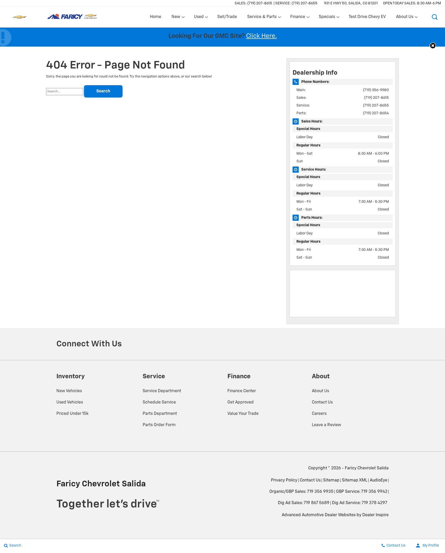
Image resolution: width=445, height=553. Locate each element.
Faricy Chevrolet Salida (367, 468)
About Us (320, 391)
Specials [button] (327, 18)
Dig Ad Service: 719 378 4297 (359, 503)
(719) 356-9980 (376, 90)
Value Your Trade (243, 414)
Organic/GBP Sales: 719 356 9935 (301, 492)
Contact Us (322, 402)
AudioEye (378, 480)
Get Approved (240, 402)
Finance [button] (297, 18)
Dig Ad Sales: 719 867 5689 (303, 503)
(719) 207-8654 (376, 113)
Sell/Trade (227, 17)
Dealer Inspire (375, 515)
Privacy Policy (284, 480)
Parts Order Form (159, 425)
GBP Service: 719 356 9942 (361, 492)
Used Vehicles (69, 402)
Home (155, 17)
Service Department (162, 391)
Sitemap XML (354, 480)
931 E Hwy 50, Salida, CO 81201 (351, 3)
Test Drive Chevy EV (367, 17)
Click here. (261, 36)
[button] (434, 17)
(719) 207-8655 (376, 105)
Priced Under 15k (72, 414)
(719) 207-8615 (376, 98)
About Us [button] (404, 18)
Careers (319, 414)
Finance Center (241, 391)
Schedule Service (159, 402)
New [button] (176, 18)
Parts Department (160, 414)
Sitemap (331, 480)
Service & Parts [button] (262, 18)
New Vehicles (69, 391)
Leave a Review (326, 425)
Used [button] (199, 18)
